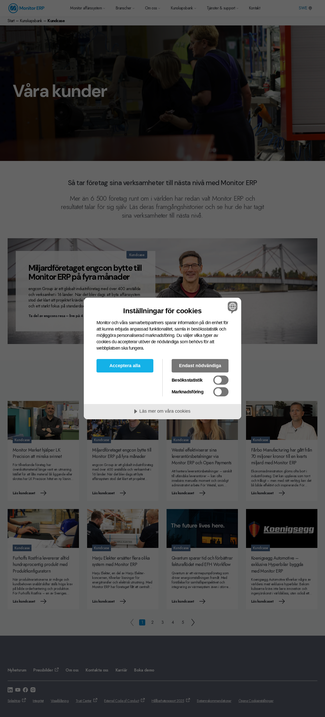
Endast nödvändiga (200, 365)
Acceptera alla (124, 365)
